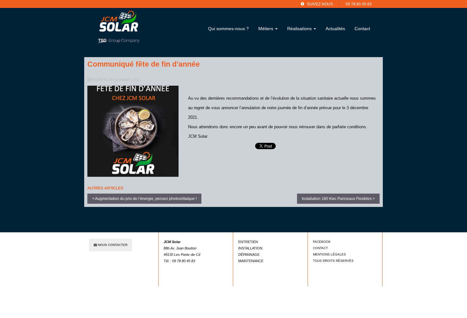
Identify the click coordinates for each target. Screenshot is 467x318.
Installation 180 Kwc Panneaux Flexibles (337, 198)
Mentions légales (329, 254)
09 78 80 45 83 (359, 4)
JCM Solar (119, 27)
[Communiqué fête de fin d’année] (133, 131)
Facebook (322, 241)
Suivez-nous (320, 4)
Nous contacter (112, 245)
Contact (320, 248)
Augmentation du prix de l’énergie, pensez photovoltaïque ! (146, 198)
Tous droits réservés (333, 260)
